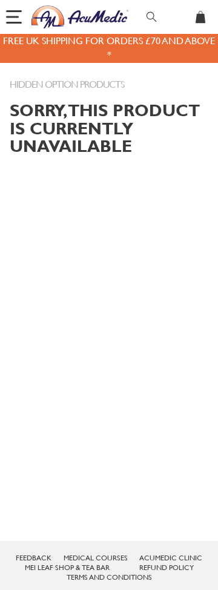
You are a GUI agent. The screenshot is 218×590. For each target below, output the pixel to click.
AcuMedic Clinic (170, 558)
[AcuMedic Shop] (81, 17)
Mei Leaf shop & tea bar (67, 567)
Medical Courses (96, 558)
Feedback (33, 558)
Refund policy (166, 567)
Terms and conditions (109, 577)
